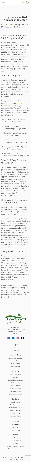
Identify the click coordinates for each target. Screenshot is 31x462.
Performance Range (15, 407)
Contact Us (15, 351)
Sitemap (15, 443)
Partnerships (15, 366)
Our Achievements (15, 394)
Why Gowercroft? (15, 374)
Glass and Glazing (16, 410)
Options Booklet (15, 440)
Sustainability (15, 383)
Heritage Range (15, 405)
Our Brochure (15, 438)
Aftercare (15, 419)
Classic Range (15, 402)
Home (3, 25)
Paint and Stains (15, 416)
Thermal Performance (15, 380)
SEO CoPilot (20, 459)
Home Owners (15, 363)
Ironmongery (15, 413)
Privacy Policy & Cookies (15, 446)
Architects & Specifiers (15, 358)
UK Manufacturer (16, 388)
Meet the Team (15, 391)
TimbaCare (15, 421)
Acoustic (16, 377)
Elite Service (15, 385)
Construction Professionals (15, 361)
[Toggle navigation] (3, 3)
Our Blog (11, 25)
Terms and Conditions (15, 449)
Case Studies (15, 430)
